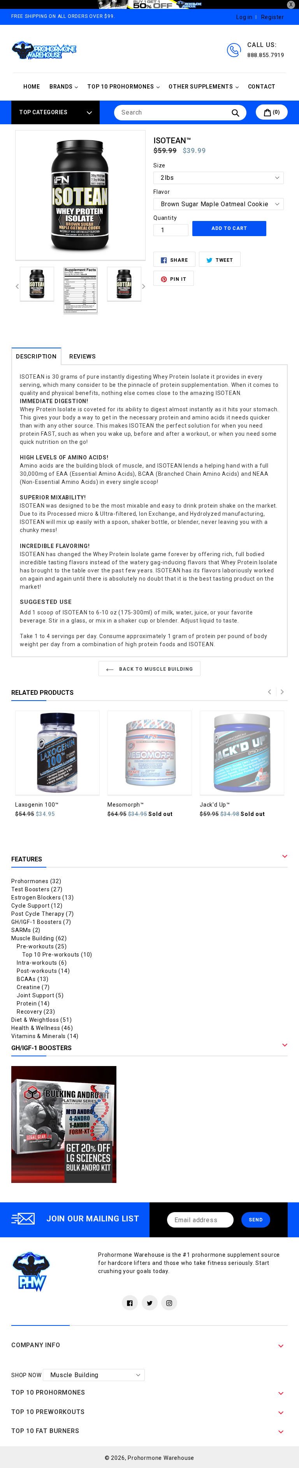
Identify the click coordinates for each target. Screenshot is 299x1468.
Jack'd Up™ (215, 805)
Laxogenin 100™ (37, 805)
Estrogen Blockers (42, 897)
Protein (33, 1003)
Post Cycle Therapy (42, 914)
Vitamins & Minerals (45, 1036)
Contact (262, 86)
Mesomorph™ (125, 805)
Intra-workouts (42, 963)
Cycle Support (36, 906)
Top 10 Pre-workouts (57, 954)
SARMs (25, 930)
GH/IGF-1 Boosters (41, 922)
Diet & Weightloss (41, 1020)
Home (31, 86)
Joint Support (40, 995)
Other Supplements (205, 86)
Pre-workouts (42, 946)
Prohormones (36, 881)
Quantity (165, 218)
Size (159, 165)
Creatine (33, 987)
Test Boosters (36, 889)
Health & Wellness (42, 1028)
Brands (65, 86)
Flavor (161, 192)
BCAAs (33, 979)
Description (36, 356)
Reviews (82, 356)
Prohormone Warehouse (161, 1458)
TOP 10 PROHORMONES (125, 86)
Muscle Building (39, 938)
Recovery (36, 1012)
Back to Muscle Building (155, 669)
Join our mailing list (92, 1218)
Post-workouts (43, 971)
